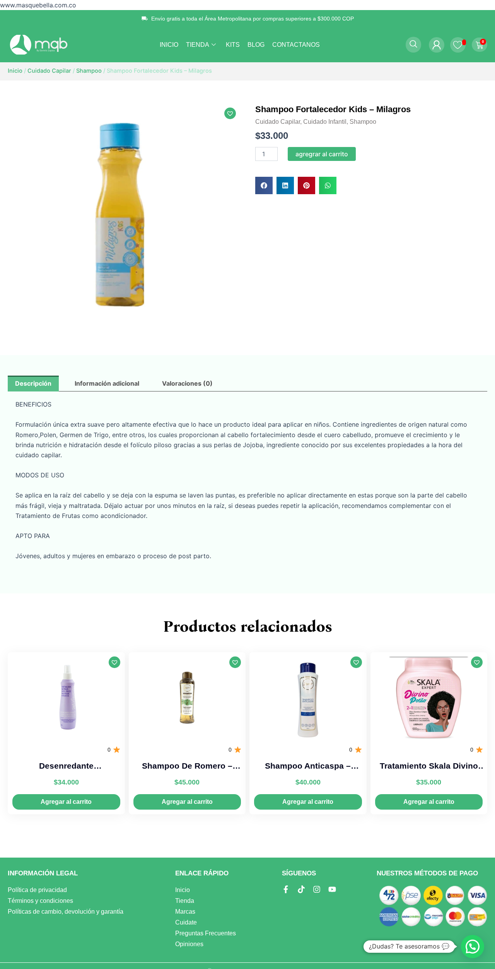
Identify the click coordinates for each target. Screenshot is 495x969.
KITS (233, 44)
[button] (230, 113)
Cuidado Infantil (324, 121)
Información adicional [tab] (107, 383)
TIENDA (197, 44)
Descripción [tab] (33, 383)
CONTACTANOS (296, 44)
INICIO (169, 44)
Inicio (15, 70)
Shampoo (89, 70)
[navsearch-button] (413, 45)
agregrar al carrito (321, 154)
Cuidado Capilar (49, 70)
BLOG (256, 44)
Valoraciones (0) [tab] (187, 383)
